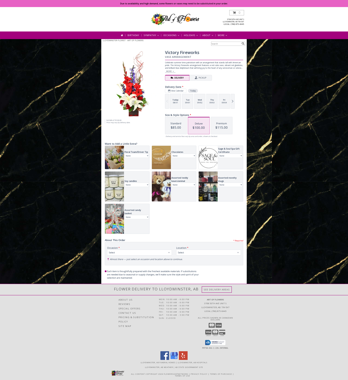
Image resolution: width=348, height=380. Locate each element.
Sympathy (150, 35)
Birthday (133, 35)
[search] (243, 43)
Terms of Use (182, 376)
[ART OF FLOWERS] (175, 18)
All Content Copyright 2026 (147, 374)
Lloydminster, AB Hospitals (192, 362)
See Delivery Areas (217, 289)
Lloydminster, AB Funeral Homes (158, 362)
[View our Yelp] (183, 359)
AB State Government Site (189, 367)
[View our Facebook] (164, 359)
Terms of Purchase (221, 374)
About (206, 35)
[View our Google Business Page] (174, 359)
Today (193, 90)
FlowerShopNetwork (176, 374)
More (221, 35)
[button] (236, 12)
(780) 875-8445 (237, 24)
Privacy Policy (199, 374)
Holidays (189, 35)
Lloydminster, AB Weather (159, 367)
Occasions (170, 35)
